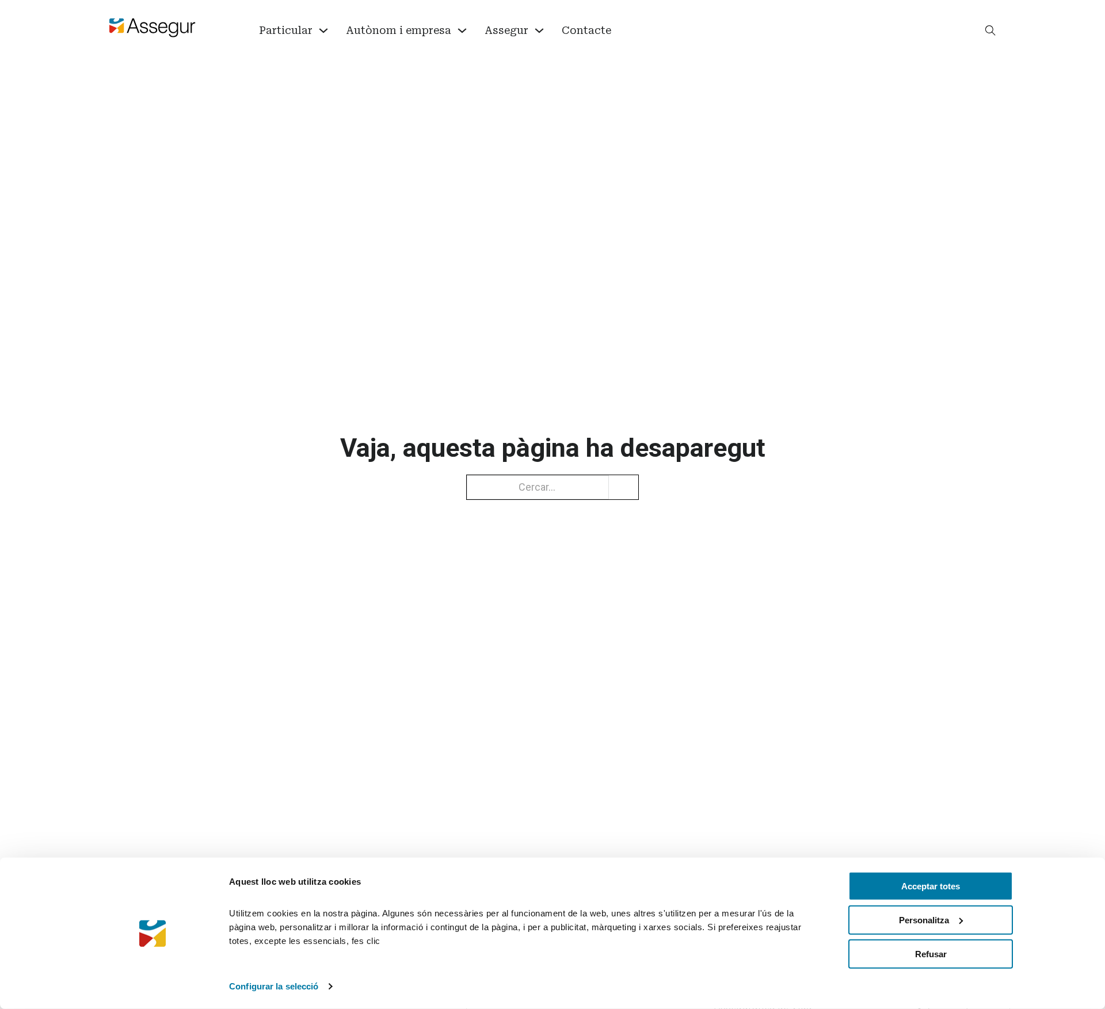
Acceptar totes (930, 886)
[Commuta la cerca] (990, 30)
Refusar (931, 953)
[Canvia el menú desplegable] (323, 30)
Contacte (586, 30)
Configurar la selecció (273, 986)
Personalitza (924, 920)
